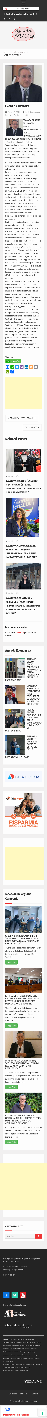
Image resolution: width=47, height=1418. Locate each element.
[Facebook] (5, 19)
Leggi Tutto (11, 962)
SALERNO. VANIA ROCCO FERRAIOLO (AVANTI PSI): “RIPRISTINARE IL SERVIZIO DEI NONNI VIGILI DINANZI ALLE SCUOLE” (23, 605)
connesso (20, 632)
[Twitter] (9, 19)
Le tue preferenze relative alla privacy (26, 1409)
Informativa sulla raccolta (16, 1414)
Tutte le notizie (23, 115)
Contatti (35, 1393)
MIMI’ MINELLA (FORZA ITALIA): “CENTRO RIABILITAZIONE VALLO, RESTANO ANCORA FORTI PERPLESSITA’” (22, 1064)
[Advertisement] (23, 393)
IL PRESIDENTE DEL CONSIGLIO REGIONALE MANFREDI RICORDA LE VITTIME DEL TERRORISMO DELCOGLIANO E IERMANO (22, 999)
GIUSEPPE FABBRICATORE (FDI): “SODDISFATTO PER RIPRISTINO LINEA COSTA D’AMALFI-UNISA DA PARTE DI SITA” (22, 939)
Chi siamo (13, 1393)
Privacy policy (9, 1275)
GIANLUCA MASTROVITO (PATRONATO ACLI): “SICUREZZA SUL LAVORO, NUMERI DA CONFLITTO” (33, 694)
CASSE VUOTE (31, 427)
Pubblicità (24, 1393)
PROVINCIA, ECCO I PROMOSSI (23, 418)
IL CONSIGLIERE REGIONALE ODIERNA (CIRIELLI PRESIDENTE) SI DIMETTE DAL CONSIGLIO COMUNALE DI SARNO (23, 1119)
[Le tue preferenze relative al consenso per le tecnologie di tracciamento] (42, 1413)
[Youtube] (14, 19)
